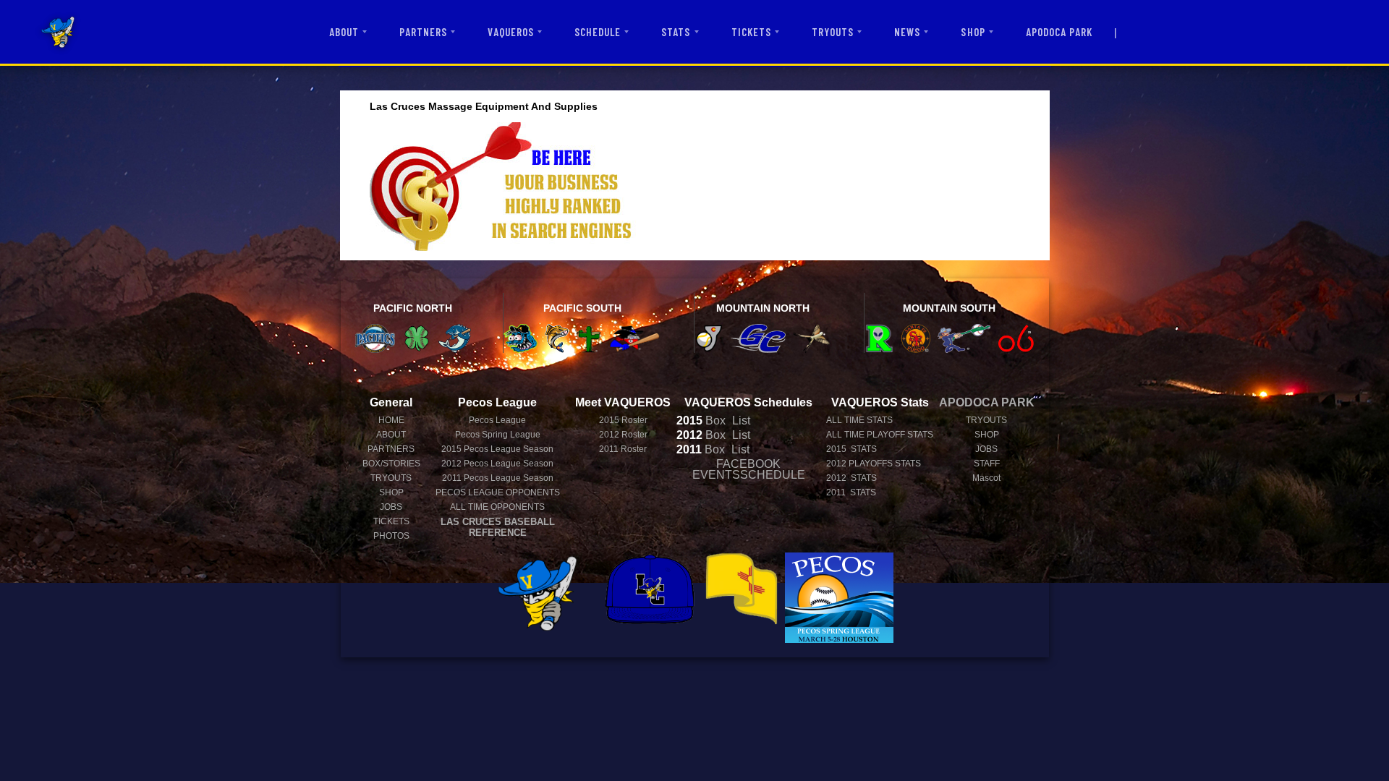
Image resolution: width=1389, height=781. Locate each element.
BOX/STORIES (391, 463)
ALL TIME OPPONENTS (497, 507)
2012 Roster (623, 435)
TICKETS (751, 31)
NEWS (907, 31)
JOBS (391, 507)
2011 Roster (623, 449)
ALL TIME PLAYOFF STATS (879, 435)
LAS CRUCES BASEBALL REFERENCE (498, 527)
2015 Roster (623, 420)
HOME (391, 420)
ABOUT (344, 31)
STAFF (987, 463)
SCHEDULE (597, 31)
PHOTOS (391, 536)
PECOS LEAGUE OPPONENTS (498, 492)
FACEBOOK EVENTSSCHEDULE (748, 469)
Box (701, 420)
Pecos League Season (497, 449)
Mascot (986, 478)
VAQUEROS (510, 31)
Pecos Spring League (497, 435)
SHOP (973, 31)
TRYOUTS (833, 31)
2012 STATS (851, 478)
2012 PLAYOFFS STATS (873, 463)
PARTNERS (423, 31)
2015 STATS (851, 449)
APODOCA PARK (1059, 31)
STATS (675, 31)
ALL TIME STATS (859, 420)
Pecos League (497, 420)
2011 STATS (851, 492)
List (739, 420)
